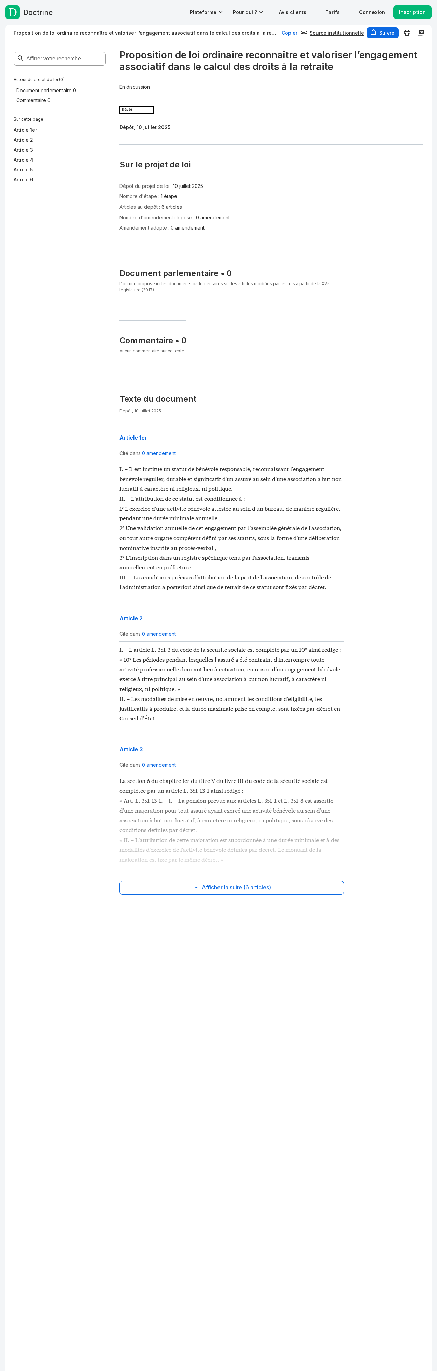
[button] (292, 12)
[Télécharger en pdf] (420, 32)
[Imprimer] (406, 32)
